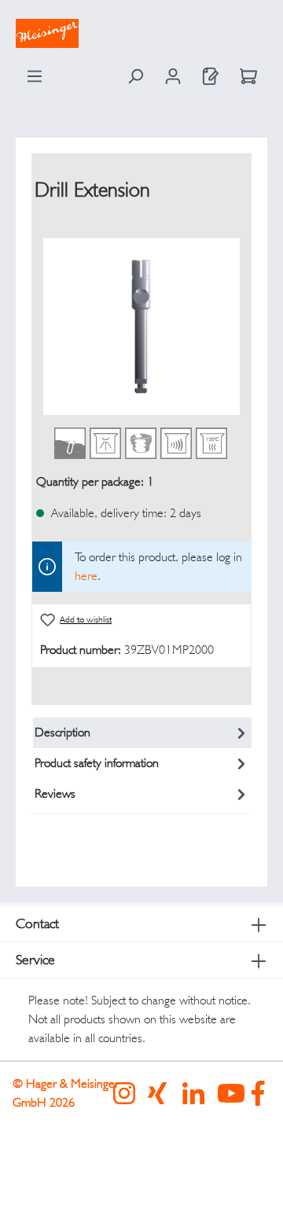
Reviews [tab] (55, 793)
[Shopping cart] (248, 76)
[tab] (142, 733)
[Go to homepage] (141, 33)
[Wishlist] (211, 76)
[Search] (135, 76)
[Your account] (173, 76)
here (86, 575)
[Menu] (34, 76)
